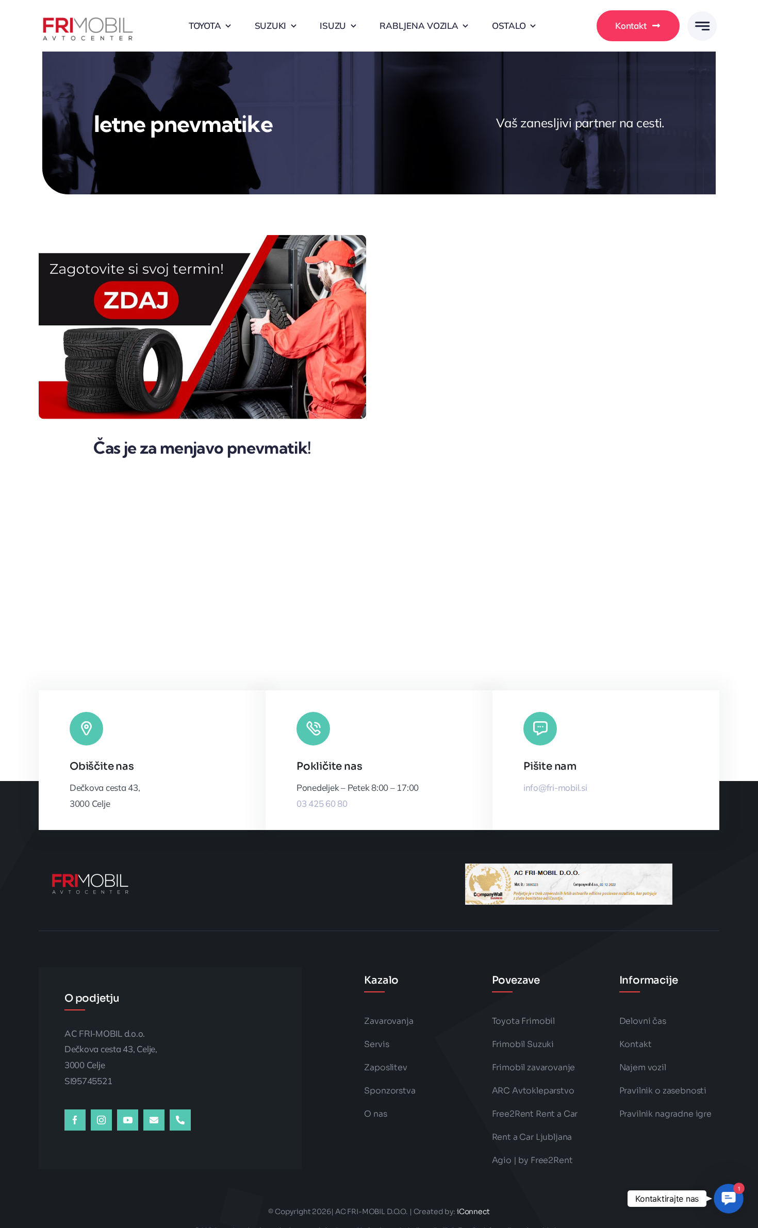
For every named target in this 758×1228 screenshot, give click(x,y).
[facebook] (75, 1120)
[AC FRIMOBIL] (87, 11)
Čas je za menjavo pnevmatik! (202, 447)
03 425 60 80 (322, 803)
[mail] (153, 1120)
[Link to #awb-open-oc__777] (702, 26)
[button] (728, 1198)
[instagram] (101, 1120)
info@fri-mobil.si (555, 787)
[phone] (180, 1120)
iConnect (473, 1211)
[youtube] (127, 1120)
